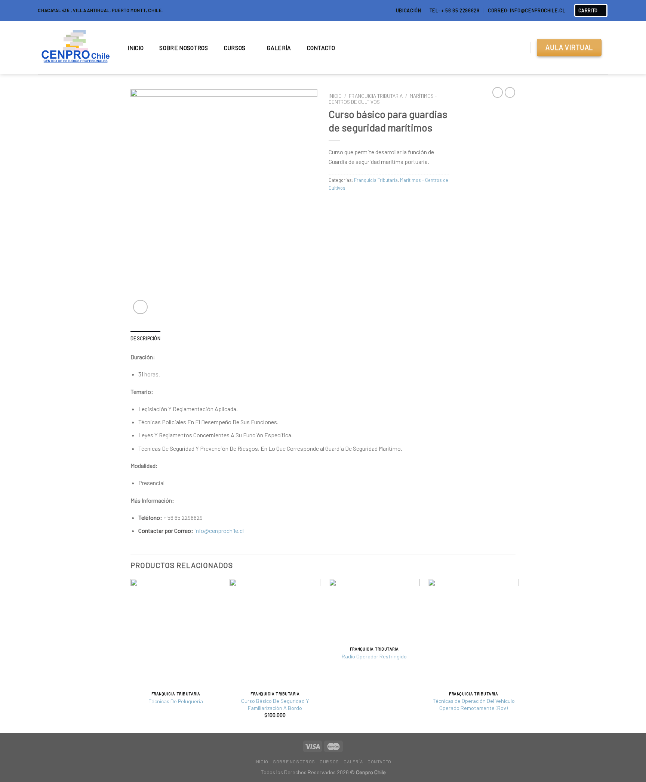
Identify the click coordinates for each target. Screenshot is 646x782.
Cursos (235, 47)
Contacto (321, 47)
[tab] (145, 338)
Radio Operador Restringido (374, 656)
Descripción (145, 338)
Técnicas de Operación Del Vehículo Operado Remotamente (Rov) (474, 704)
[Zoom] (140, 307)
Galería (279, 47)
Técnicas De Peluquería (175, 701)
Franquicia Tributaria (376, 96)
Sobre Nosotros (183, 47)
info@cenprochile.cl (219, 530)
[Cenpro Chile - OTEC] (75, 48)
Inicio (135, 47)
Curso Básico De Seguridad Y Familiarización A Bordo (275, 704)
